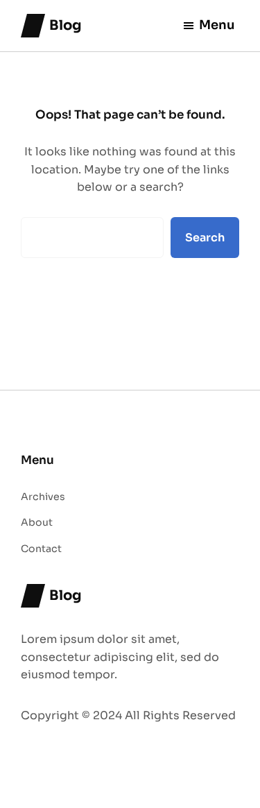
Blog (65, 25)
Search (205, 237)
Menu (217, 25)
